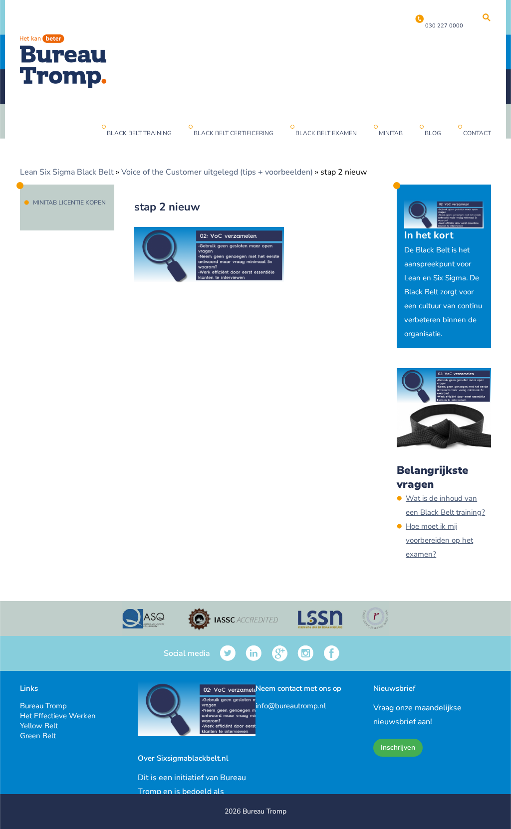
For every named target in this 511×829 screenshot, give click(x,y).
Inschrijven (398, 747)
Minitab (391, 133)
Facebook (331, 653)
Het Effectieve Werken (58, 716)
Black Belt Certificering (233, 133)
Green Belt (38, 736)
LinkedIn (254, 653)
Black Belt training (139, 133)
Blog (433, 133)
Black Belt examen (326, 133)
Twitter (228, 653)
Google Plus (279, 653)
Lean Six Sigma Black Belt (67, 172)
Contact (477, 133)
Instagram (305, 653)
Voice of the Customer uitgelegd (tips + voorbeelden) (217, 172)
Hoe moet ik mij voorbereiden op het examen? (439, 540)
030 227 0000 (444, 25)
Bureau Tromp (43, 706)
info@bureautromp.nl (291, 706)
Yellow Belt (39, 726)
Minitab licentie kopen (69, 203)
